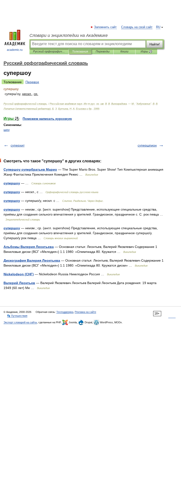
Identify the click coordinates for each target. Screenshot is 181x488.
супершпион (147, 145)
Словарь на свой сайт (136, 27)
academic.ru (15, 50)
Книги (124, 51)
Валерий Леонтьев (19, 283)
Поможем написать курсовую (47, 119)
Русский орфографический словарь (49, 51)
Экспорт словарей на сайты (20, 322)
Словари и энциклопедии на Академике (68, 35)
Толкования (80, 51)
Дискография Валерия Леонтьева (32, 260)
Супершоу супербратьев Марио (30, 169)
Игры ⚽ (146, 51)
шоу (7, 130)
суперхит (18, 145)
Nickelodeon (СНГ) (19, 274)
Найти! (154, 44)
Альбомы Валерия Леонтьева (29, 247)
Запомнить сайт (106, 27)
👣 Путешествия (17, 315)
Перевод (32, 82)
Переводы (103, 51)
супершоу (12, 183)
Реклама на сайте (85, 312)
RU (158, 27)
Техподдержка (64, 312)
